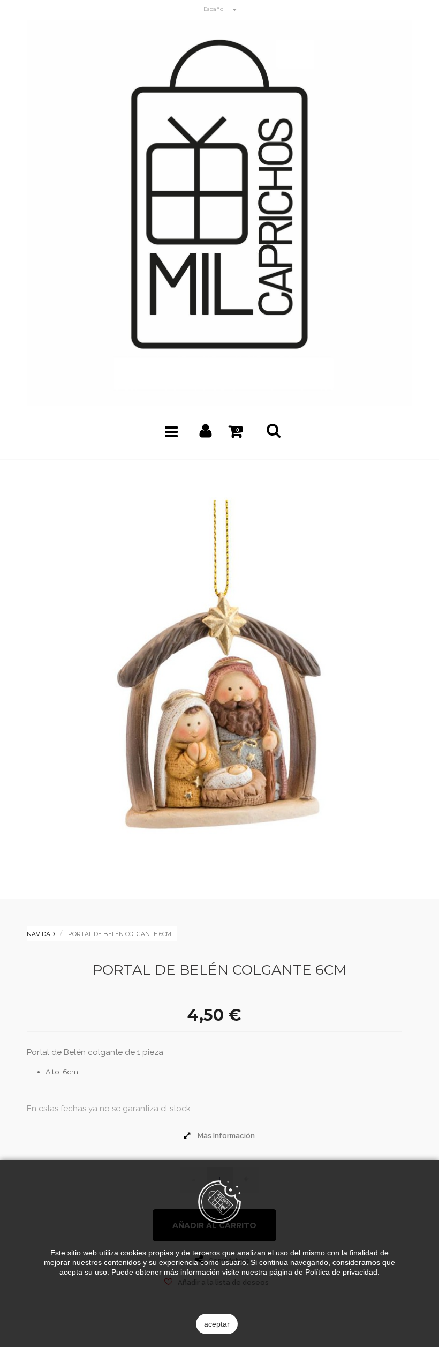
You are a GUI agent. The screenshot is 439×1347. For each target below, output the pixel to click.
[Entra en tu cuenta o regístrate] (205, 433)
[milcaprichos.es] (219, 212)
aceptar (217, 1324)
